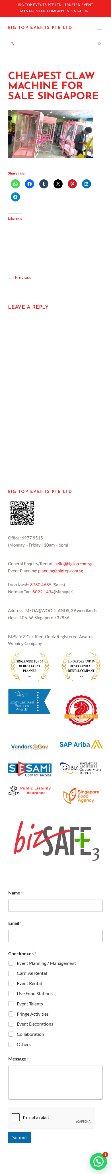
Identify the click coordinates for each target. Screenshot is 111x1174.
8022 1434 (43, 591)
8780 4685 (41, 584)
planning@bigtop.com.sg (60, 570)
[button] (98, 1161)
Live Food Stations (35, 993)
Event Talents (30, 1003)
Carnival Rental (32, 973)
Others (24, 1044)
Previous (23, 277)
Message (18, 1058)
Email (15, 923)
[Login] (12, 43)
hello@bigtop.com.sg (73, 563)
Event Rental (29, 983)
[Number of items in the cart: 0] (99, 43)
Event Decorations (35, 1023)
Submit (19, 1138)
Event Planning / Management (46, 963)
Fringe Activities (33, 1014)
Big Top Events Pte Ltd (40, 28)
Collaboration (30, 1034)
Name (15, 892)
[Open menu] (99, 28)
